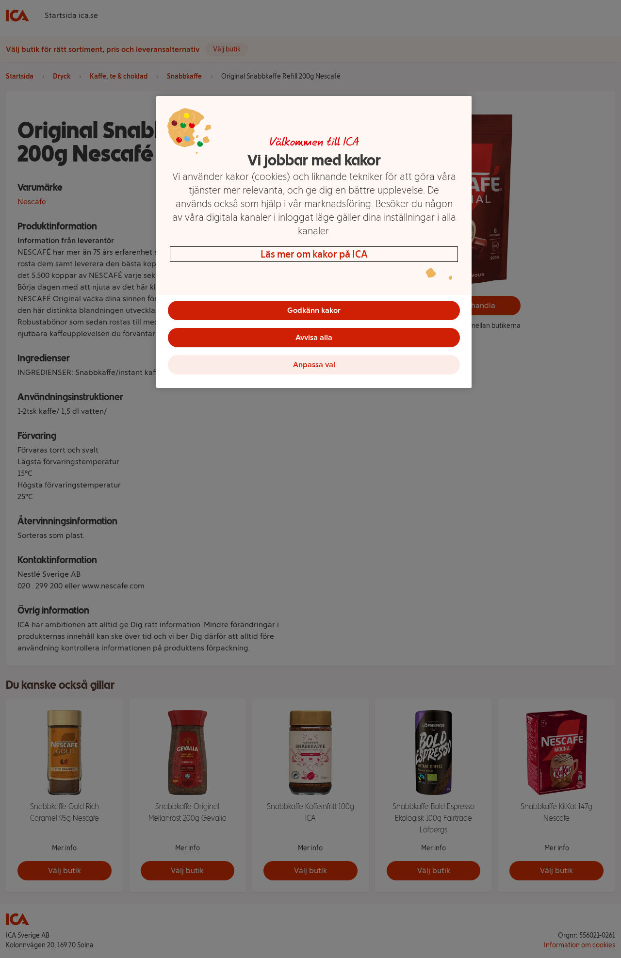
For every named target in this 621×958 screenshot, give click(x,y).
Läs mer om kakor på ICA (314, 254)
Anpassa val (314, 364)
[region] (314, 242)
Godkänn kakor (314, 310)
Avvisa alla (313, 337)
